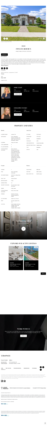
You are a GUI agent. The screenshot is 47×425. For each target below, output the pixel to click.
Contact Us (3, 369)
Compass (22, 374)
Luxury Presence (27, 387)
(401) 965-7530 (26, 91)
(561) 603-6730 (26, 111)
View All (43, 273)
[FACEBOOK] (41, 367)
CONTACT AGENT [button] (18, 114)
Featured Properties (17, 368)
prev (4, 39)
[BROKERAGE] (41, 370)
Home (2, 368)
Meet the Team (8, 368)
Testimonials (34, 368)
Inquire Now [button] (4, 54)
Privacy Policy (43, 387)
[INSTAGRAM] (43, 367)
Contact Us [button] (23, 335)
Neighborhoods (26, 368)
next (7, 39)
